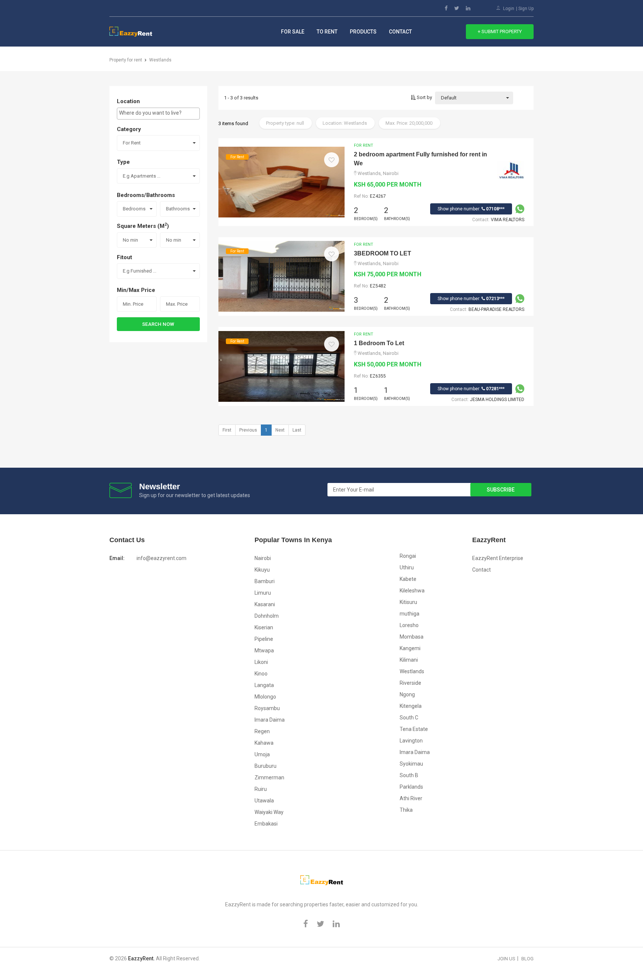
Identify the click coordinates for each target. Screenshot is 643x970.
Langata (264, 685)
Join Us (506, 958)
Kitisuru (408, 602)
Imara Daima (270, 720)
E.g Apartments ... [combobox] (141, 176)
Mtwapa (264, 650)
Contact (400, 32)
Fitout (124, 257)
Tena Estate (414, 729)
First (227, 430)
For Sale (292, 32)
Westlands (412, 671)
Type (123, 162)
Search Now (158, 324)
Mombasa (411, 637)
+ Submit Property (500, 31)
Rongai (408, 556)
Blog (527, 958)
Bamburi (265, 581)
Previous (248, 430)
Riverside (410, 683)
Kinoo (261, 674)
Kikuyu (262, 570)
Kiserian (264, 627)
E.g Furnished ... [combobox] (139, 271)
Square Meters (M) (143, 225)
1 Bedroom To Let (379, 343)
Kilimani (409, 660)
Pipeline (264, 639)
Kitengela (411, 706)
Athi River (411, 798)
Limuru (263, 593)
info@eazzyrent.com (161, 558)
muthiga (409, 614)
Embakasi (266, 824)
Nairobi (263, 558)
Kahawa (264, 743)
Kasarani (265, 604)
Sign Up (526, 8)
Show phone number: (471, 209)
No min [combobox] (130, 240)
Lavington (411, 741)
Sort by (424, 97)
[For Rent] (281, 181)
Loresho (409, 625)
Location (128, 101)
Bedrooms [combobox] (134, 209)
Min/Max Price (136, 290)
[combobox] (158, 114)
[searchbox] (158, 113)
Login (508, 8)
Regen (262, 731)
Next (280, 430)
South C (409, 718)
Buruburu (265, 766)
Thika (406, 810)
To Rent (327, 32)
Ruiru (261, 789)
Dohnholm (267, 616)
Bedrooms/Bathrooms (146, 195)
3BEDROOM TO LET (382, 253)
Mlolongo (265, 697)
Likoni (261, 662)
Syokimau (411, 764)
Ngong (407, 694)
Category (129, 129)
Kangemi (410, 648)
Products (363, 32)
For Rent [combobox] (132, 143)
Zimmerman (269, 777)
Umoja (262, 754)
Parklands (411, 787)
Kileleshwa (412, 591)
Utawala (264, 801)
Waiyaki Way (269, 812)
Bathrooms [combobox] (178, 209)
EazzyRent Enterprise (497, 558)
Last (296, 430)
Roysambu (267, 708)
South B (409, 775)
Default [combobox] (449, 98)
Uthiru (407, 567)
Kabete (408, 579)
